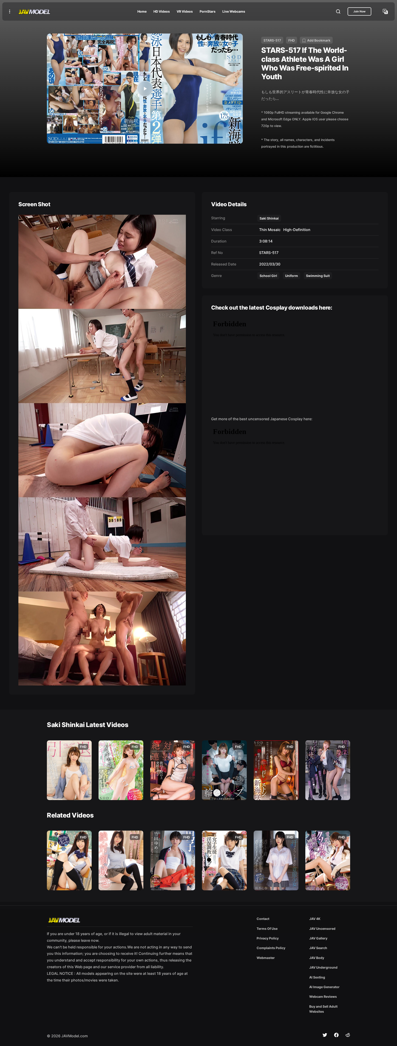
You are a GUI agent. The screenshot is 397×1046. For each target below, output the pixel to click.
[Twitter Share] (325, 1035)
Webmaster (266, 958)
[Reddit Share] (348, 1035)
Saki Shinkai (269, 218)
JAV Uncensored (322, 928)
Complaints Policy (271, 948)
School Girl (268, 276)
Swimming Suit (318, 276)
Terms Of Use (267, 928)
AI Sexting (317, 977)
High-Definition (295, 229)
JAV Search (318, 948)
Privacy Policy (268, 938)
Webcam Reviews (323, 996)
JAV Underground (323, 967)
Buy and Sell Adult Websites (323, 1008)
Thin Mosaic (269, 229)
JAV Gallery (318, 938)
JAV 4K (314, 919)
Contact (263, 919)
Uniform (291, 276)
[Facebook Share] (336, 1035)
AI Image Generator (324, 987)
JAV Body (316, 958)
